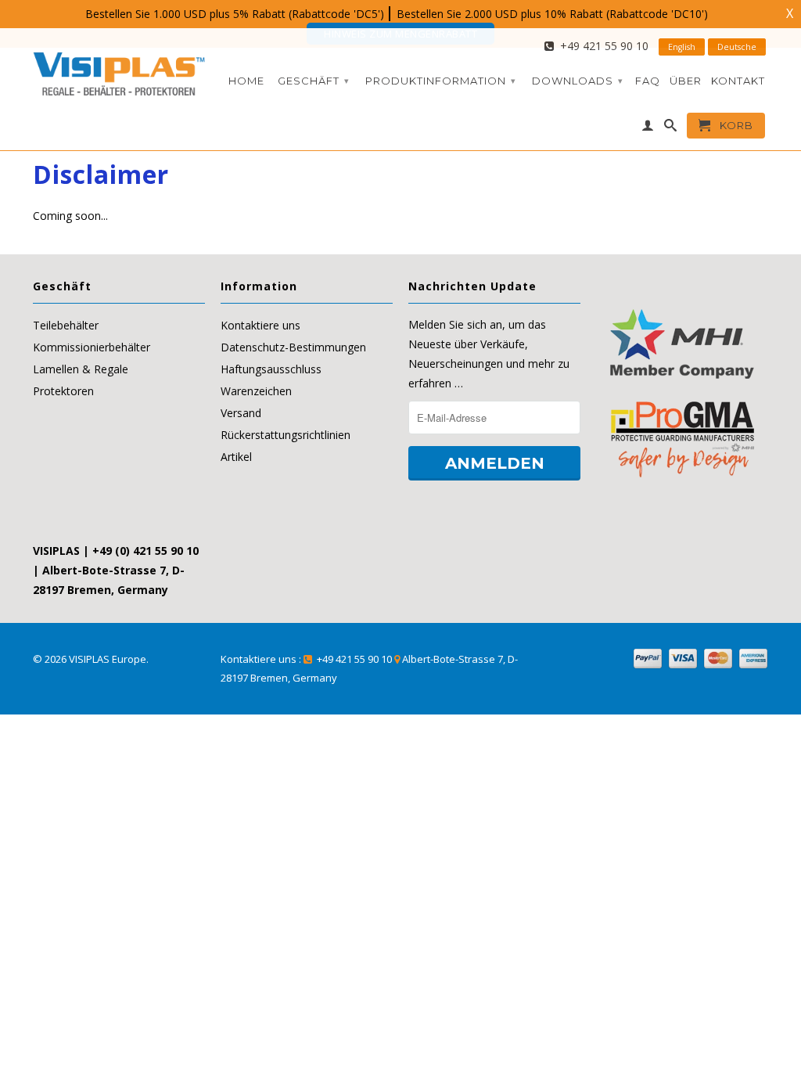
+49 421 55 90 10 (601, 45)
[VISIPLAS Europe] (119, 71)
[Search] (670, 128)
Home (246, 80)
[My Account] (648, 128)
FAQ (647, 80)
